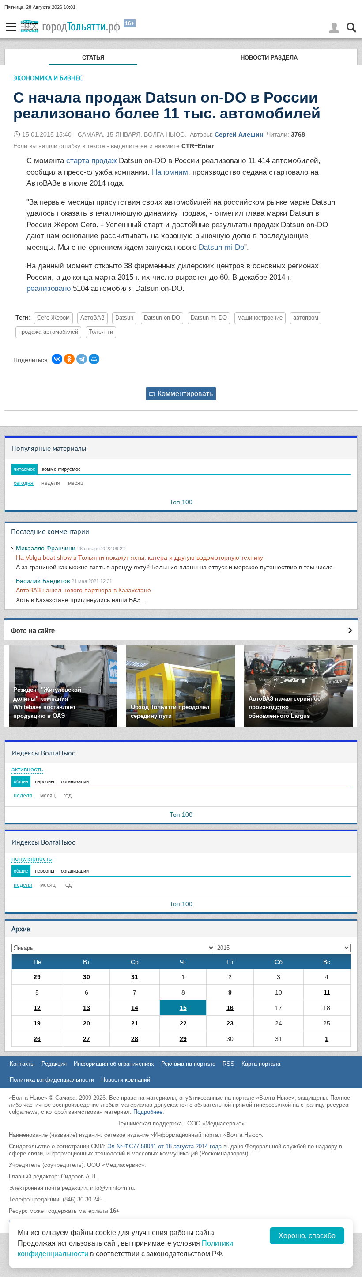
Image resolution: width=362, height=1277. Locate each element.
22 (183, 1023)
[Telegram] (81, 359)
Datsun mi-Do (221, 247)
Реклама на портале (188, 1063)
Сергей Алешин (239, 134)
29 (37, 977)
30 (86, 977)
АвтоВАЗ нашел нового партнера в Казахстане (83, 590)
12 (37, 1008)
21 (134, 1023)
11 (327, 992)
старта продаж (91, 160)
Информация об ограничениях (114, 1063)
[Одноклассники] (69, 359)
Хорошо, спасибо (307, 1235)
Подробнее (147, 1112)
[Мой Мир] (94, 359)
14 (134, 1008)
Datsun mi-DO (209, 318)
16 (230, 1008)
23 (230, 1023)
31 (134, 977)
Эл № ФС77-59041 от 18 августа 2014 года (164, 1146)
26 (37, 1039)
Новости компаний (125, 1079)
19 (37, 1023)
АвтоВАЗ (92, 318)
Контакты (22, 1063)
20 (86, 1023)
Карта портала (260, 1063)
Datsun (124, 318)
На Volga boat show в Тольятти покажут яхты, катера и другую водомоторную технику (139, 557)
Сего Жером (53, 318)
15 (183, 1008)
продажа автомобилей (48, 332)
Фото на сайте (33, 630)
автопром (305, 318)
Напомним (169, 172)
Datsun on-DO (162, 318)
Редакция (54, 1063)
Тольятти (101, 332)
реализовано (49, 288)
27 (86, 1039)
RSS (228, 1063)
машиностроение (260, 318)
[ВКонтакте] (57, 359)
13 (86, 1008)
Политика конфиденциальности (52, 1079)
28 (134, 1039)
